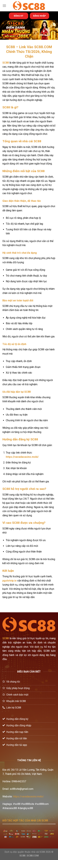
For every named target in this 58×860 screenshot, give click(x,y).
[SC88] (29, 5)
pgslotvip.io (9, 580)
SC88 (5, 62)
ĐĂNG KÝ (18, 15)
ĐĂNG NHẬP (39, 15)
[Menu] (4, 6)
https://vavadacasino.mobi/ (28, 796)
